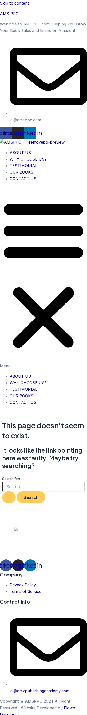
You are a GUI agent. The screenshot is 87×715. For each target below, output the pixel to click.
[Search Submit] (9, 497)
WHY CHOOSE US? (28, 159)
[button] (43, 277)
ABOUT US (20, 152)
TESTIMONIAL (23, 165)
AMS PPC (9, 13)
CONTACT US (23, 178)
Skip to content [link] (14, 3)
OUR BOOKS (21, 172)
